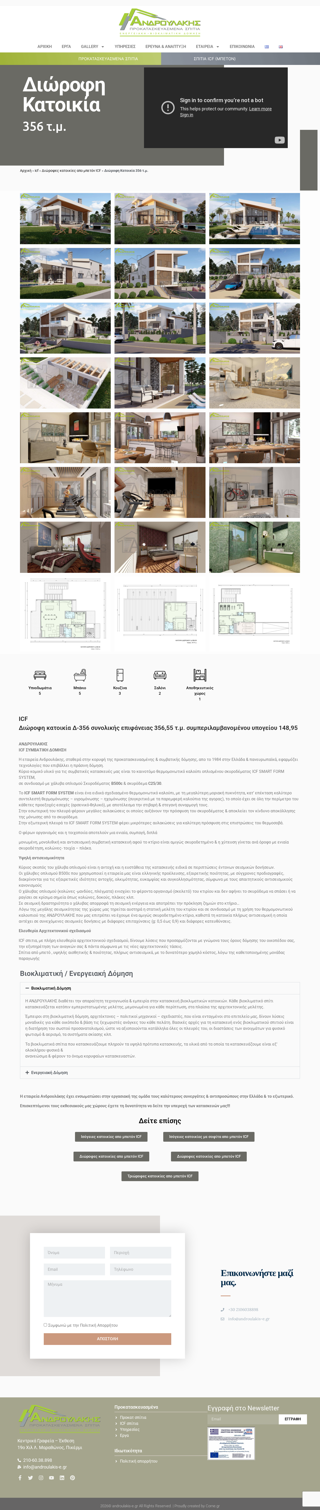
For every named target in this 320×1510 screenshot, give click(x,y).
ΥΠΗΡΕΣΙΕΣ (125, 46)
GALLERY (89, 46)
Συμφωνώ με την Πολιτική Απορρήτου (83, 1325)
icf (36, 171)
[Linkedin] (62, 1477)
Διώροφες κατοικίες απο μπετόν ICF (71, 171)
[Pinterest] (72, 1477)
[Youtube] (51, 1477)
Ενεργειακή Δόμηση (49, 1072)
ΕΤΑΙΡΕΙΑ (204, 46)
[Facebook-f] (20, 1477)
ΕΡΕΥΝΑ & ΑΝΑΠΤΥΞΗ (166, 46)
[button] (111, 59)
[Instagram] (41, 1477)
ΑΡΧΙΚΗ (45, 46)
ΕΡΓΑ (66, 46)
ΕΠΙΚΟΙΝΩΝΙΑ (242, 46)
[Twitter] (30, 1477)
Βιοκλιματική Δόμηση (51, 988)
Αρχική (26, 171)
